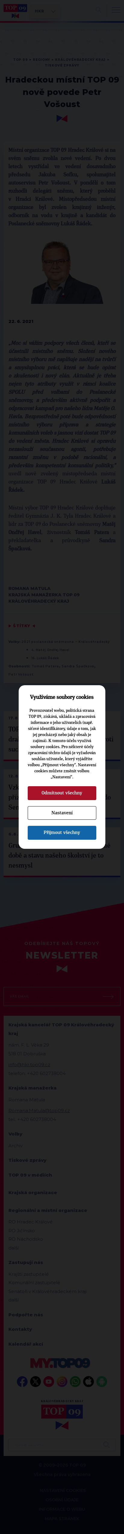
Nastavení (62, 812)
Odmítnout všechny (62, 792)
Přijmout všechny (62, 832)
